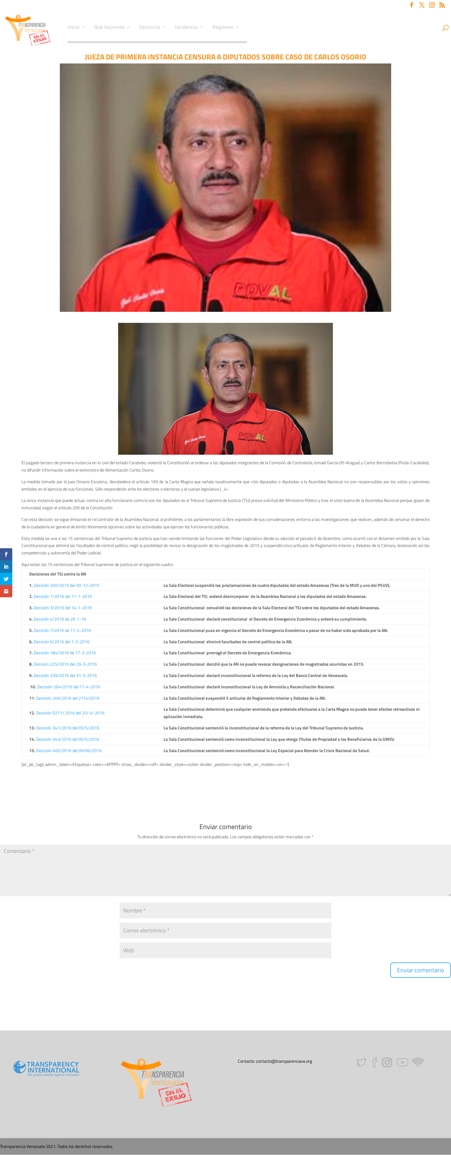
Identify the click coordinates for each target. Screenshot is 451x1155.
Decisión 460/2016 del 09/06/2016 (69, 750)
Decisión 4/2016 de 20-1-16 (60, 619)
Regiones (222, 28)
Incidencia (186, 28)
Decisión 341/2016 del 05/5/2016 (67, 728)
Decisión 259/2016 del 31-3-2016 (65, 675)
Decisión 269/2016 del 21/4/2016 (67, 698)
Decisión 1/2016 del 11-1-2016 (63, 596)
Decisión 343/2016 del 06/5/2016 (67, 739)
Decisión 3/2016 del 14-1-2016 (63, 607)
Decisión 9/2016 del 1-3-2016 (62, 641)
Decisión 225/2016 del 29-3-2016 (65, 664)
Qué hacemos (109, 28)
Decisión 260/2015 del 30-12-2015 (66, 585)
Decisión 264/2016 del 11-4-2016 (68, 686)
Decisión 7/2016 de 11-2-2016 (62, 630)
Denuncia (149, 28)
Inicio (73, 28)
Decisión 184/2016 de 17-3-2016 (65, 652)
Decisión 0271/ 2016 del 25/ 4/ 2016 (70, 712)
